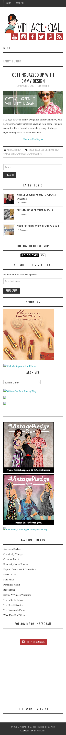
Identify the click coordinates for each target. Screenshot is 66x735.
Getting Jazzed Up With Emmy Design (33, 77)
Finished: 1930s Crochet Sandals (35, 210)
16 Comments (22, 202)
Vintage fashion (10, 153)
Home (8, 3)
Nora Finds (8, 579)
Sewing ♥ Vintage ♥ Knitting (17, 594)
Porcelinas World (11, 584)
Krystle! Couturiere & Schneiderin (20, 569)
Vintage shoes (36, 153)
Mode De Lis (9, 574)
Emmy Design (53, 149)
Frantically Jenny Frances (15, 564)
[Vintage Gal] (33, 23)
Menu (6, 48)
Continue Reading (33, 139)
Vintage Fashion (14, 149)
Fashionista (26, 730)
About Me (20, 3)
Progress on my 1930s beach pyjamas (38, 226)
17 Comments (22, 230)
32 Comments (22, 214)
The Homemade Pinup (14, 610)
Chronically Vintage (13, 554)
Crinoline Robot (11, 559)
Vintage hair (23, 153)
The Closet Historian (13, 605)
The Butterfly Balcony (14, 599)
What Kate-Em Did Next (15, 615)
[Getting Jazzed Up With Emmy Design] (33, 102)
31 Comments (43, 85)
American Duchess (12, 549)
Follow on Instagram (35, 641)
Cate (32, 85)
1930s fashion (41, 149)
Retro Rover (9, 589)
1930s (31, 149)
